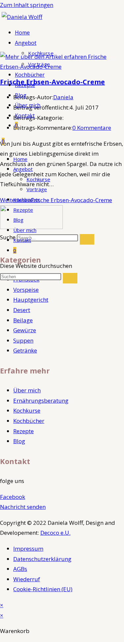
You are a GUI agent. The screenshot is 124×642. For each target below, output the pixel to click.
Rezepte (23, 209)
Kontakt (22, 240)
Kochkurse (38, 179)
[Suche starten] (70, 278)
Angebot (23, 169)
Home (20, 159)
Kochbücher (26, 199)
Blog (18, 219)
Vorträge (36, 189)
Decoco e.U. (55, 532)
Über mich (24, 230)
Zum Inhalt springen (26, 5)
